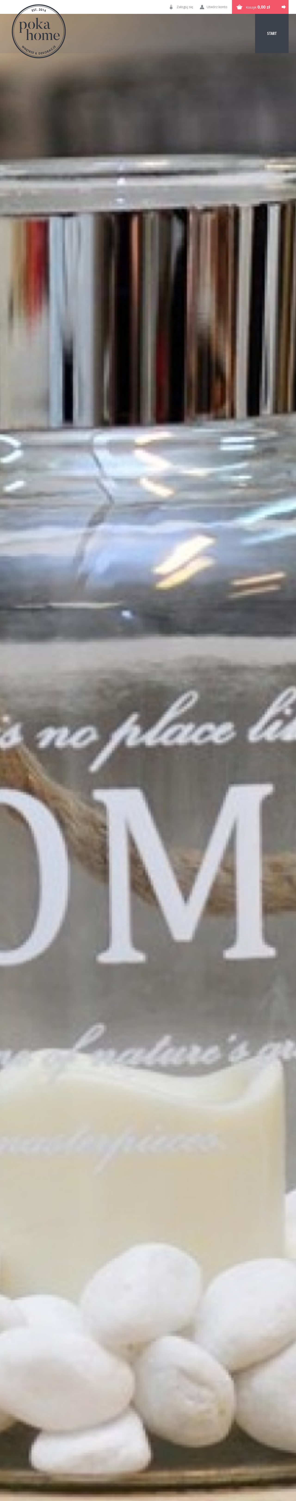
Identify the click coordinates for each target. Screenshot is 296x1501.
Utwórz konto (217, 7)
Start (272, 33)
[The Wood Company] (38, 31)
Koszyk (258, 7)
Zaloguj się (185, 7)
